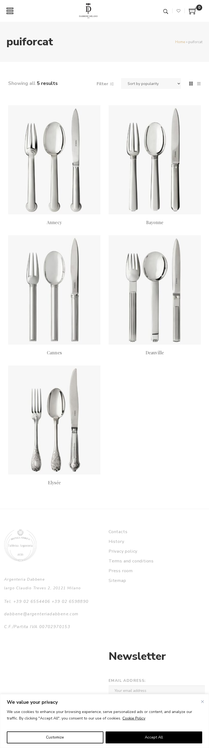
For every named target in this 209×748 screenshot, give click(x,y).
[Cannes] (54, 289)
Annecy (54, 222)
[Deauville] (155, 289)
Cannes (54, 352)
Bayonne (154, 222)
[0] (193, 13)
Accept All (154, 737)
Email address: (127, 680)
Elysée (54, 482)
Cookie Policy (133, 718)
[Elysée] (54, 420)
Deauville (155, 352)
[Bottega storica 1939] (20, 545)
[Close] (202, 702)
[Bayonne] (155, 159)
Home (180, 42)
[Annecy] (54, 159)
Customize (55, 737)
